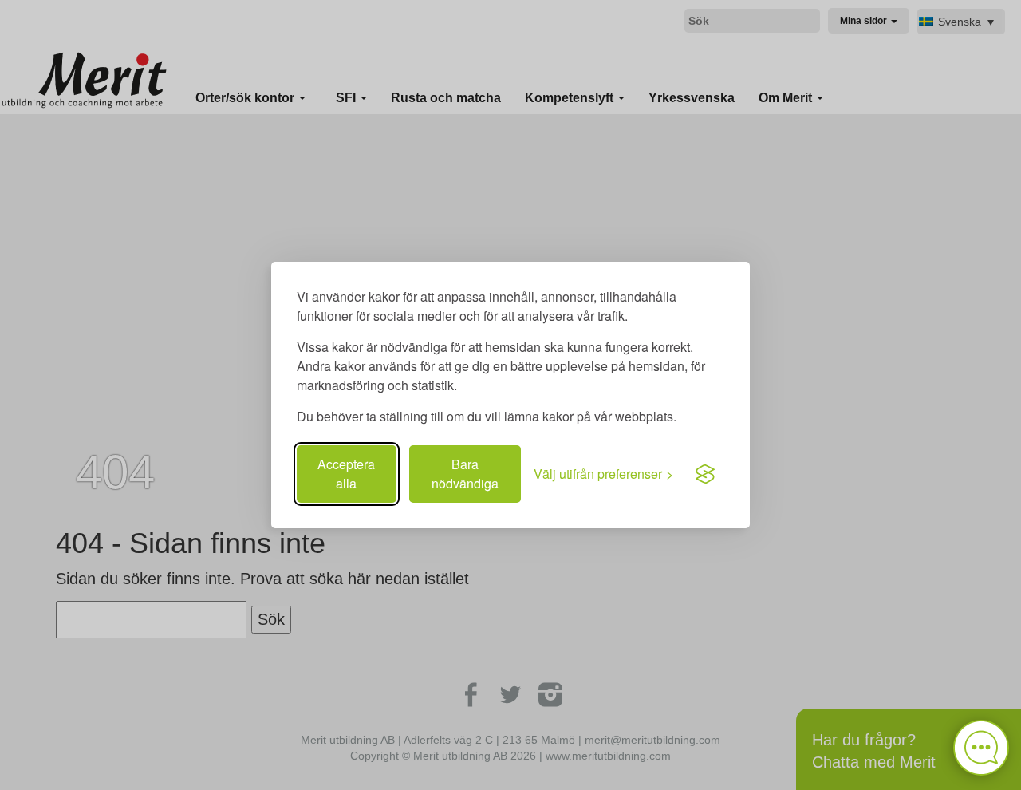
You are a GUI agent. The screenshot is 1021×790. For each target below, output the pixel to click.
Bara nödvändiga (465, 473)
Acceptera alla (346, 473)
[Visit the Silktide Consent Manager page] (705, 474)
